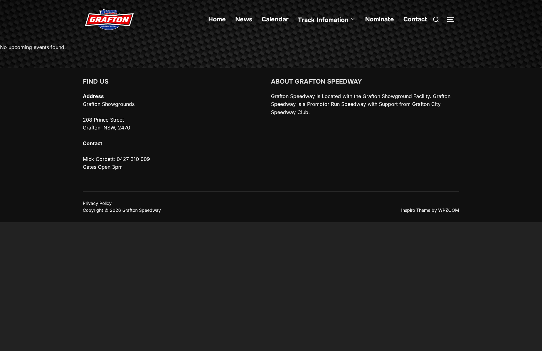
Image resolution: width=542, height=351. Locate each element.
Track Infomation (323, 20)
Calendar (275, 19)
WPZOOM (448, 210)
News (243, 19)
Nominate (379, 19)
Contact (415, 19)
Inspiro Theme (415, 210)
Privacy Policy (97, 203)
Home (217, 19)
